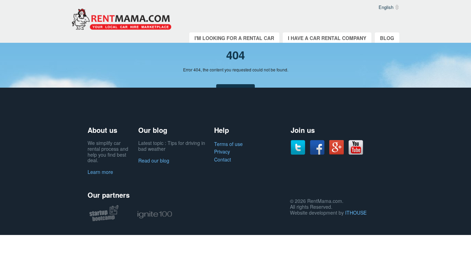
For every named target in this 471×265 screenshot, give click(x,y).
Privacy (222, 151)
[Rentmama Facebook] (317, 146)
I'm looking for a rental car (234, 38)
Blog (387, 38)
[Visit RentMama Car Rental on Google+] (336, 146)
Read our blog (153, 160)
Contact (222, 159)
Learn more (100, 171)
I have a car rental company (327, 38)
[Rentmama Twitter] (298, 146)
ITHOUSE (356, 212)
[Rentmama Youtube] (356, 146)
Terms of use (228, 143)
